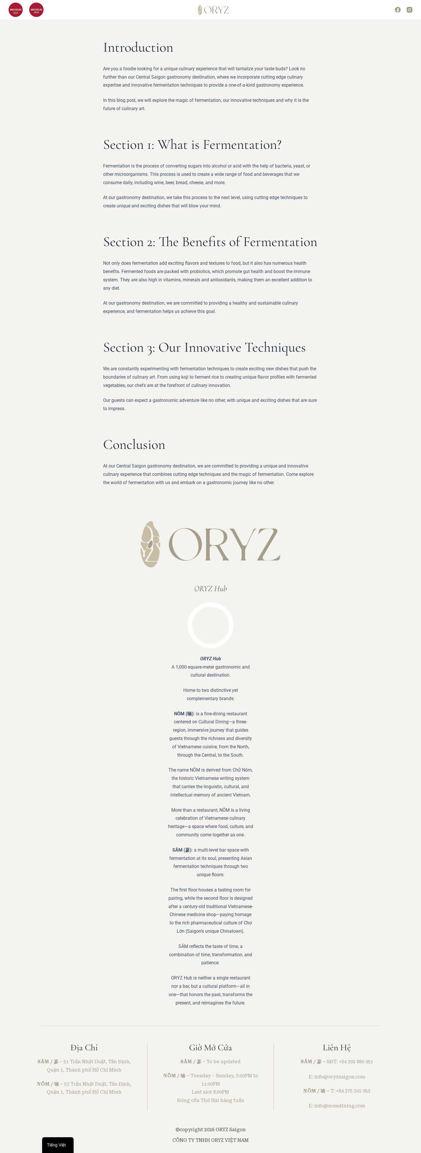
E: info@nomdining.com (337, 1106)
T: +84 (337, 1091)
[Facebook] (398, 10)
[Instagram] (409, 10)
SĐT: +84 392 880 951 (350, 1061)
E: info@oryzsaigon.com (337, 1077)
